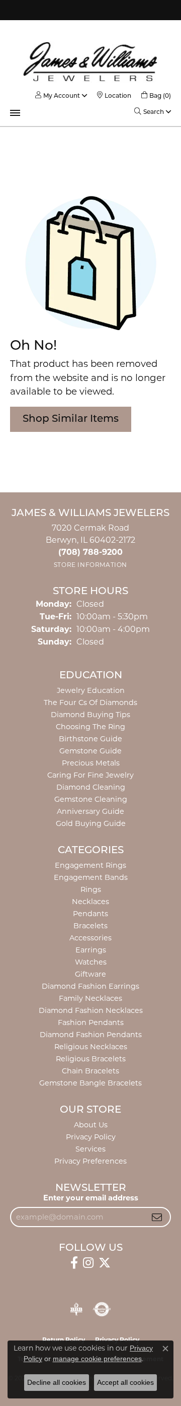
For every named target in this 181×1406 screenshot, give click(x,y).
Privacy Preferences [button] (90, 1161)
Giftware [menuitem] (90, 974)
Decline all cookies (56, 1382)
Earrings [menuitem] (90, 949)
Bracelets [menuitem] (90, 925)
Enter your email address (90, 1197)
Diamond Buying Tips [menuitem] (90, 714)
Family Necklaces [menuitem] (90, 998)
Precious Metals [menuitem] (91, 763)
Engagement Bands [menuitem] (91, 877)
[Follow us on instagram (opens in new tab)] (88, 1263)
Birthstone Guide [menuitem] (90, 738)
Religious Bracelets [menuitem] (91, 1058)
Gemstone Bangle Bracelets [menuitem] (90, 1083)
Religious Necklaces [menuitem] (90, 1046)
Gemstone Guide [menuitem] (90, 750)
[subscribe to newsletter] (157, 1217)
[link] (114, 96)
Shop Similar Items (71, 419)
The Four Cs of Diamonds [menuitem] (90, 702)
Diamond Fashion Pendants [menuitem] (91, 1034)
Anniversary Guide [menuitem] (90, 811)
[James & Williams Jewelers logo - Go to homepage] (90, 61)
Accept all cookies (125, 1382)
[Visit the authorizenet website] (102, 1309)
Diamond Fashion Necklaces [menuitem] (91, 1010)
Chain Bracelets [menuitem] (90, 1070)
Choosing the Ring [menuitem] (90, 726)
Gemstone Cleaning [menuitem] (90, 799)
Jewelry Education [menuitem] (91, 690)
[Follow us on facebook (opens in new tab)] (74, 1263)
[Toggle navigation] (15, 113)
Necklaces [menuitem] (90, 901)
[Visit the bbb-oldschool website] (76, 1309)
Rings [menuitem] (90, 889)
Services (90, 1149)
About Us (91, 1124)
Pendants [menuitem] (90, 913)
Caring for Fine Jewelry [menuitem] (90, 775)
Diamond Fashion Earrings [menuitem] (90, 986)
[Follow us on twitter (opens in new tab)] (105, 1263)
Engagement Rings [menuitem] (90, 865)
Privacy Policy (91, 1136)
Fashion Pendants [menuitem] (91, 1022)
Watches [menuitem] (91, 962)
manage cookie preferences (97, 1359)
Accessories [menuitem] (90, 937)
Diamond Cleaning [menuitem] (90, 787)
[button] (57, 96)
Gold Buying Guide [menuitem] (91, 823)
